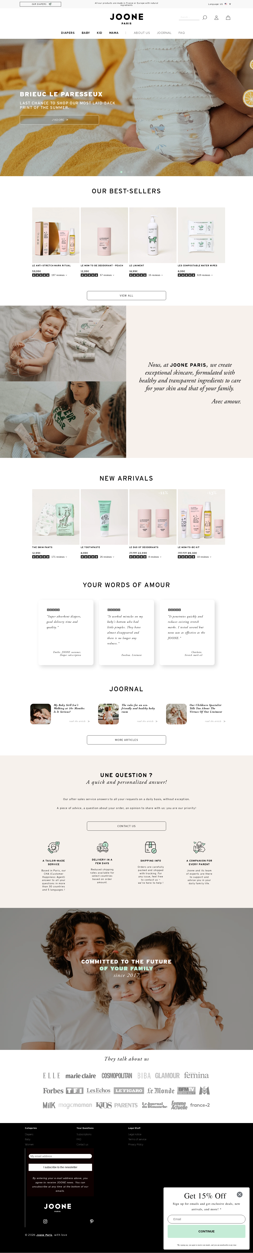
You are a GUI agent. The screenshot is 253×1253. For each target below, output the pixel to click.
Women (29, 1144)
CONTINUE (206, 1231)
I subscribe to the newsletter (60, 1167)
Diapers (68, 33)
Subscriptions (84, 1134)
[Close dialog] (239, 1194)
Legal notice (134, 1134)
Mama (114, 33)
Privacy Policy (135, 1144)
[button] (121, 172)
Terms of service (137, 1139)
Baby (86, 33)
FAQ (182, 33)
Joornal (164, 33)
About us (142, 33)
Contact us (82, 1144)
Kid (99, 33)
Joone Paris (44, 1235)
